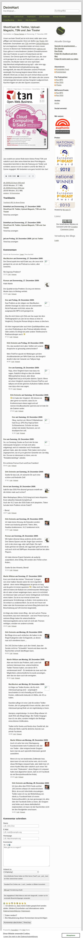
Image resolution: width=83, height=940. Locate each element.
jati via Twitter (37, 239)
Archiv (56, 103)
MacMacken (8, 258)
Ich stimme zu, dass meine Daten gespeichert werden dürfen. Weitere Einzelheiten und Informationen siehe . (24, 908)
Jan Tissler (40, 41)
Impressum (31, 17)
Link (9, 274)
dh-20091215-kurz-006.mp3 (14, 183)
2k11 (23, 930)
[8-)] (17, 903)
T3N (26, 44)
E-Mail (5, 829)
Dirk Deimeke (44, 17)
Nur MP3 (59, 80)
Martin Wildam (9, 576)
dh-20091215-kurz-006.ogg (13, 188)
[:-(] (14, 903)
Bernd (5, 486)
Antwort (14, 274)
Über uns (6, 17)
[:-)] (7, 903)
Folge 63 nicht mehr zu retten (66, 59)
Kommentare (61, 72)
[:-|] (9, 903)
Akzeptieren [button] (70, 935)
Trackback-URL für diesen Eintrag (14, 202)
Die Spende (59, 49)
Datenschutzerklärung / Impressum (16, 911)
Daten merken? (11, 915)
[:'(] (4, 903)
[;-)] (25, 903)
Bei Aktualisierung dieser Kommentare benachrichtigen (26, 918)
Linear (22, 254)
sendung (6, 193)
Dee (6, 300)
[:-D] (20, 903)
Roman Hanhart (59, 17)
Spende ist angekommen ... (65, 46)
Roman (6, 281)
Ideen (20, 20)
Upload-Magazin (42, 44)
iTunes (58, 85)
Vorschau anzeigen (10, 215)
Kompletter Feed (62, 69)
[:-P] (22, 903)
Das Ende (58, 51)
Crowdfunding (8, 20)
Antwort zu (7, 869)
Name (5, 823)
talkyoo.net (41, 49)
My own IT (66, 210)
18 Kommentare (15, 193)
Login (56, 240)
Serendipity (14, 930)
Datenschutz (19, 17)
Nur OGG (59, 82)
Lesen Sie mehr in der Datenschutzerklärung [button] (20, 937)
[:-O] (12, 903)
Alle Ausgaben (31, 20)
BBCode (6, 890)
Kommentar (7, 842)
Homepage (7, 836)
